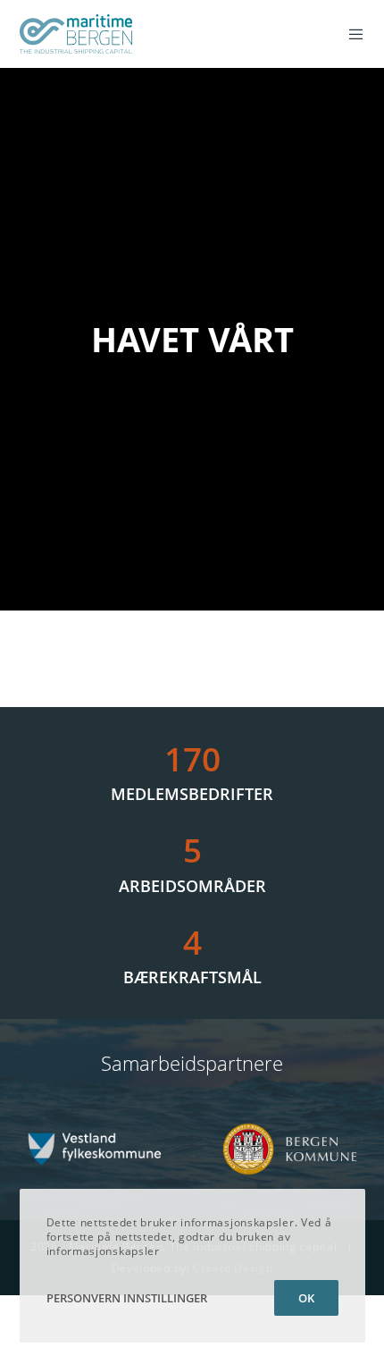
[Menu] (350, 34)
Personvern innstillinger (126, 1298)
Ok (306, 1298)
